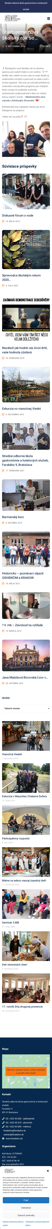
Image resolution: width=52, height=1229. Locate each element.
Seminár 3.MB (10, 923)
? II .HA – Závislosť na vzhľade (22, 625)
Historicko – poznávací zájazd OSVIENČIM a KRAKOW (22, 575)
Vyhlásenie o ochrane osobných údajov (37, 1223)
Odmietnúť (26, 1208)
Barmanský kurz (13, 517)
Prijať (26, 1200)
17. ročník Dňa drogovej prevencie (22, 1007)
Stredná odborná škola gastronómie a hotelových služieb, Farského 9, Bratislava (25, 460)
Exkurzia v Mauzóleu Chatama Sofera (24, 796)
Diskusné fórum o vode (17, 215)
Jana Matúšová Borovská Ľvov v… (25, 677)
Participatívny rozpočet (15, 838)
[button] (47, 1171)
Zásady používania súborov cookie (13, 1223)
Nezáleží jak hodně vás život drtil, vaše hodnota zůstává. (25, 350)
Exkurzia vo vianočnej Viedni (21, 409)
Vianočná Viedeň (12, 754)
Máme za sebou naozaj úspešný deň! (24, 881)
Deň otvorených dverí (14, 965)
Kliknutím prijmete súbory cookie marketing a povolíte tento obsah (26, 1071)
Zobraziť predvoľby (26, 1215)
